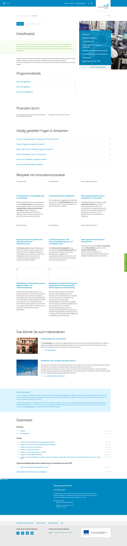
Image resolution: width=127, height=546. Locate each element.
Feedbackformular (29, 406)
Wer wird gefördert (23, 87)
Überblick (85, 34)
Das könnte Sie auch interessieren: (95, 54)
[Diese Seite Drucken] (109, 15)
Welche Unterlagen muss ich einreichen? (31, 154)
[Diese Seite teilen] (106, 15)
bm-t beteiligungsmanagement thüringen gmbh (63, 532)
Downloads (86, 58)
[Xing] (22, 533)
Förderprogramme (27, 15)
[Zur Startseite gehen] (103, 5)
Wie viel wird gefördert (24, 92)
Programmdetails (88, 38)
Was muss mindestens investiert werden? (31, 159)
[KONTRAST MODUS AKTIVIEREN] (91, 3)
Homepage (18, 15)
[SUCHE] (88, 3)
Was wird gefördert (23, 82)
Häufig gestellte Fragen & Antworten (91, 46)
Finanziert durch (88, 41)
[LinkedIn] (27, 533)
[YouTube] (32, 533)
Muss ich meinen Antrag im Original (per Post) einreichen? (37, 139)
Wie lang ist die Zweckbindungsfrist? (29, 164)
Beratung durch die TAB (91, 61)
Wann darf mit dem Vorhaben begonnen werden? (34, 149)
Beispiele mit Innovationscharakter (95, 51)
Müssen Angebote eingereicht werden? (30, 144)
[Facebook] (17, 533)
